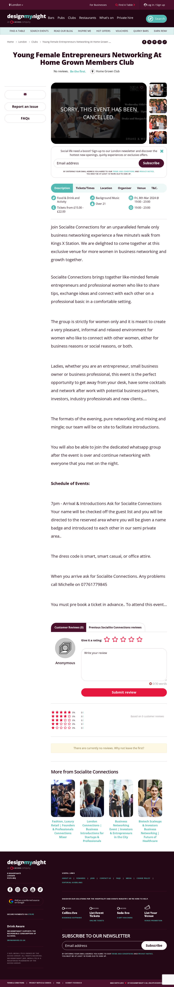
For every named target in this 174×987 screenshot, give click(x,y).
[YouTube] (32, 889)
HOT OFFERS (103, 30)
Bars (51, 18)
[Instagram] (17, 889)
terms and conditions (124, 171)
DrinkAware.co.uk (16, 940)
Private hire (125, 18)
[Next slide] (159, 809)
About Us (66, 878)
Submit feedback (73, 983)
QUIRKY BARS (141, 30)
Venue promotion (153, 920)
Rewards (80, 878)
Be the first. (78, 71)
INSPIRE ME (84, 30)
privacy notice (147, 171)
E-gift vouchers (125, 917)
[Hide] (162, 151)
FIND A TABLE (17, 30)
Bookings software (72, 917)
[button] (84, 712)
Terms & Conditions (16, 983)
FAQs (25, 118)
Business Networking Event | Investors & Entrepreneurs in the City (121, 829)
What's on (106, 18)
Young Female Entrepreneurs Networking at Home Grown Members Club (84, 41)
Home (10, 41)
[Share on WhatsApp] (159, 42)
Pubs (61, 18)
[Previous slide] (58, 809)
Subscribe (151, 163)
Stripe (31, 914)
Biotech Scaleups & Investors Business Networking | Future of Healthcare (150, 831)
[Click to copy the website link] (164, 42)
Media (129, 878)
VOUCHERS (122, 30)
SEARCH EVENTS (39, 30)
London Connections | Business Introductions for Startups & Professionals (92, 831)
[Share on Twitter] (149, 42)
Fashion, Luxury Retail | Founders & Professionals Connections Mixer (63, 829)
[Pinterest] (25, 889)
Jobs (92, 878)
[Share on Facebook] (144, 42)
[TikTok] (40, 889)
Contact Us (105, 878)
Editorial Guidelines (72, 882)
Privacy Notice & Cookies (40, 983)
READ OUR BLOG (63, 30)
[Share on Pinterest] (154, 42)
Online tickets (97, 920)
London (22, 41)
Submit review (124, 692)
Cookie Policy (144, 878)
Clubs (72, 18)
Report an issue (25, 106)
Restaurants (87, 18)
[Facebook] (10, 889)
